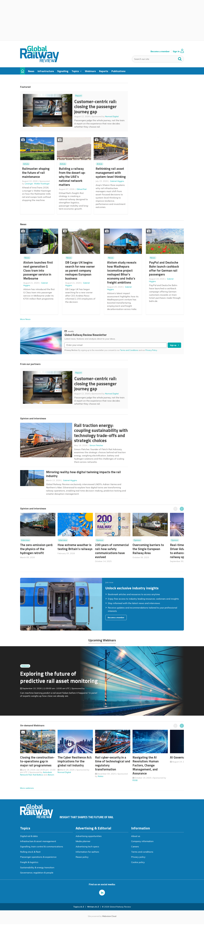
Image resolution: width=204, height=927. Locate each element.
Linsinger (29, 183)
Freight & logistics (29, 862)
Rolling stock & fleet (30, 851)
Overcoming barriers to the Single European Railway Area (148, 548)
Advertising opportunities (89, 836)
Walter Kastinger (42, 183)
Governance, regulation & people (36, 872)
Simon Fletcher (96, 445)
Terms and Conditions (129, 350)
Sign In (176, 51)
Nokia (100, 776)
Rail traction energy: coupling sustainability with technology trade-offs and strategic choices (101, 433)
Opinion (99, 540)
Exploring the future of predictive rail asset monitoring (59, 677)
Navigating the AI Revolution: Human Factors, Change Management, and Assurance (146, 765)
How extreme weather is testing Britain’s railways (75, 546)
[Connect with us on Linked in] (102, 892)
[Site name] (39, 61)
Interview (25, 540)
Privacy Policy (151, 350)
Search (180, 58)
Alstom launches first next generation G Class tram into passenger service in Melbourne (38, 270)
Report (78, 95)
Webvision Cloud (109, 916)
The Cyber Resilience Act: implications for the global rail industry (75, 761)
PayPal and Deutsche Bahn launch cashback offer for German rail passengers (164, 268)
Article (26, 164)
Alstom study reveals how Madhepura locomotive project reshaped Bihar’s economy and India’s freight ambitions (121, 272)
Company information (142, 841)
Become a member (160, 51)
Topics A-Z (78, 906)
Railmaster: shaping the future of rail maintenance (36, 172)
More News (25, 319)
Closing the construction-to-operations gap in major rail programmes (37, 761)
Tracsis (88, 688)
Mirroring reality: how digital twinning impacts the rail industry (83, 474)
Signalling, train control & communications (41, 846)
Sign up (173, 345)
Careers (135, 846)
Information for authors (87, 851)
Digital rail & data (29, 836)
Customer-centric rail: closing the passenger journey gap (95, 106)
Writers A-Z (93, 906)
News (27, 257)
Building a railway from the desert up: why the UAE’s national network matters (72, 176)
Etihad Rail (81, 189)
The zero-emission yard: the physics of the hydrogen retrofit (36, 548)
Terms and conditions (142, 851)
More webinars (27, 788)
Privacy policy (138, 857)
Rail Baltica (38, 774)
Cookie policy (138, 862)
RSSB (135, 780)
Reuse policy (82, 857)
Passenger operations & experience (38, 857)
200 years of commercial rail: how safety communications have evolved (112, 550)
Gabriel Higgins (117, 181)
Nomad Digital (112, 116)
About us (135, 836)
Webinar (25, 666)
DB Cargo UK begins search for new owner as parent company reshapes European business (80, 270)
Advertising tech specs (87, 846)
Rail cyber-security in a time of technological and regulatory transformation (112, 763)
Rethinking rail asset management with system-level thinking (111, 172)
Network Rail (26, 774)
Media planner (83, 841)
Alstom (51, 774)
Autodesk (47, 772)
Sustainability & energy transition (37, 867)
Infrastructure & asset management (38, 841)
